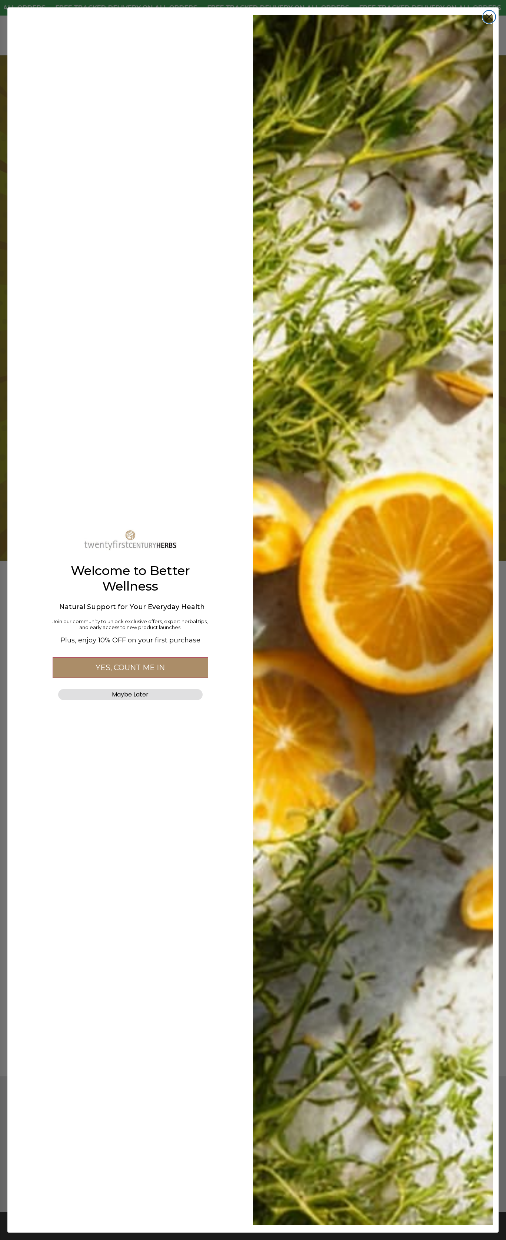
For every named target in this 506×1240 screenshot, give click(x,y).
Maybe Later (130, 694)
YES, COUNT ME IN (130, 667)
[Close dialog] (489, 16)
